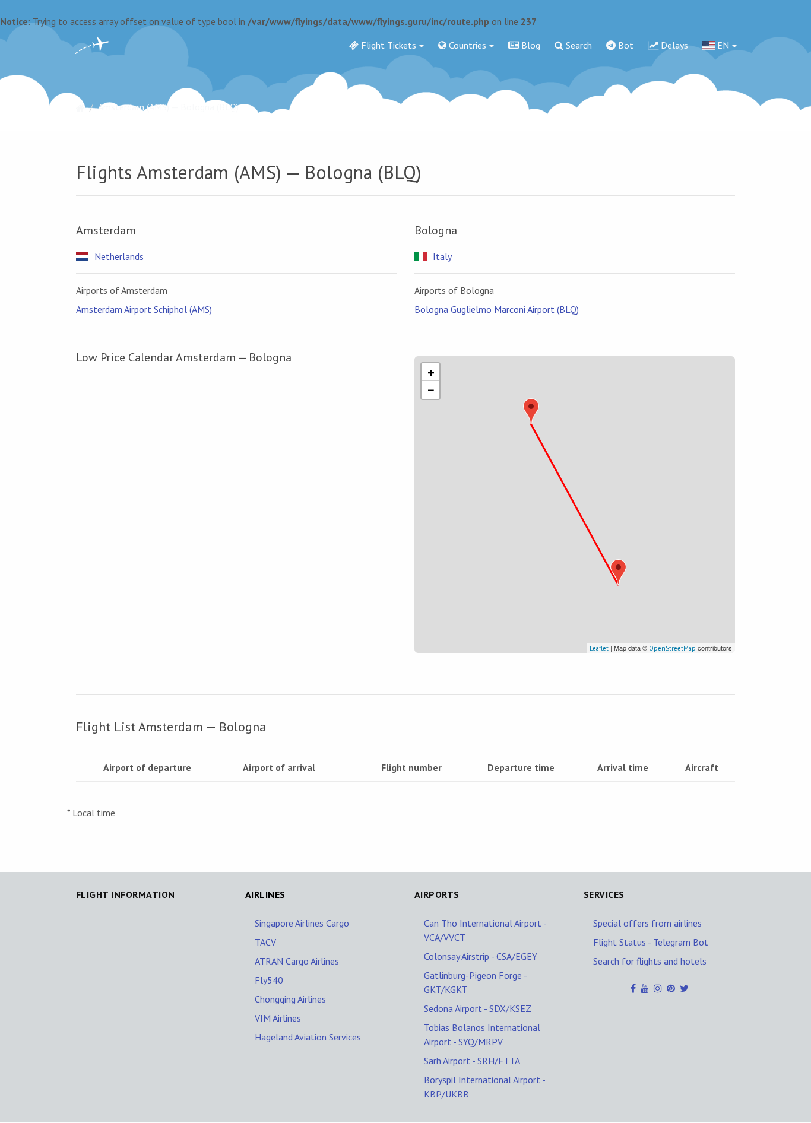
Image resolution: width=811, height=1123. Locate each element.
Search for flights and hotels (650, 961)
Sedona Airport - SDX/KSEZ (477, 1008)
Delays (673, 45)
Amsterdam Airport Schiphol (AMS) (144, 309)
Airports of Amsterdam (121, 290)
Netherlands (119, 256)
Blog (529, 45)
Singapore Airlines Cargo (302, 923)
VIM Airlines (278, 1018)
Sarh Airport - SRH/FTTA (472, 1061)
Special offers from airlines (647, 923)
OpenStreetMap (672, 648)
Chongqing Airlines (290, 999)
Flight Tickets (387, 45)
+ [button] (431, 372)
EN (722, 45)
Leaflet (599, 648)
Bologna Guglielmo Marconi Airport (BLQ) (496, 309)
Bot (624, 45)
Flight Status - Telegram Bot (650, 942)
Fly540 (269, 980)
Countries (466, 45)
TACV (265, 942)
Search (577, 45)
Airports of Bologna (454, 290)
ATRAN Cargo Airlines (297, 961)
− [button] (431, 390)
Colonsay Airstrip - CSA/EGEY (480, 956)
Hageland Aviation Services (308, 1037)
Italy (442, 256)
